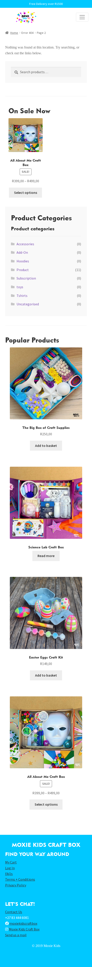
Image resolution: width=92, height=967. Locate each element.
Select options (25, 192)
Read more (46, 555)
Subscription (26, 278)
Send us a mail (16, 935)
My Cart (11, 862)
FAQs (9, 874)
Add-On (22, 252)
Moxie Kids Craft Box (24, 929)
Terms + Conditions (20, 879)
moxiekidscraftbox (23, 923)
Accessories (25, 244)
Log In (10, 868)
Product (23, 270)
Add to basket (46, 445)
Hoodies (23, 261)
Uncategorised (28, 304)
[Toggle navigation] (82, 17)
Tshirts (22, 295)
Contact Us (13, 912)
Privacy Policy (15, 885)
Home (14, 33)
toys (20, 287)
